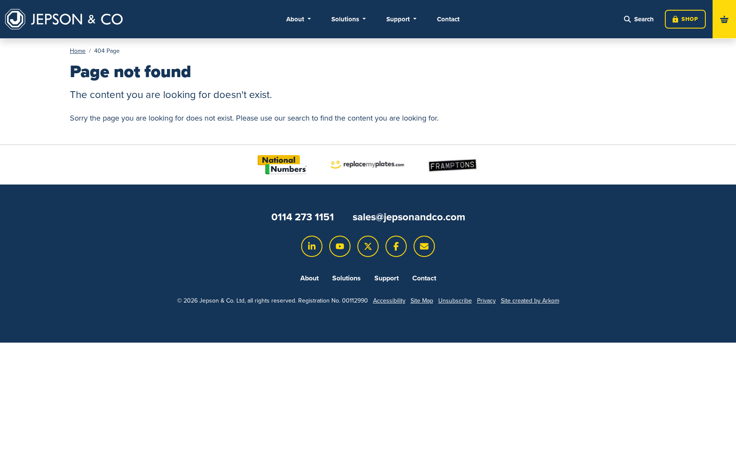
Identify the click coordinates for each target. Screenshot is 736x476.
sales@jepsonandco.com (409, 217)
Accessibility (389, 300)
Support (386, 278)
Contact (448, 19)
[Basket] (724, 19)
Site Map (422, 300)
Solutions (346, 278)
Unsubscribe (455, 300)
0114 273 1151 (302, 217)
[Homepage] (64, 19)
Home (78, 50)
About (309, 278)
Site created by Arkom (530, 300)
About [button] (296, 19)
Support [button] (398, 19)
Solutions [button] (346, 19)
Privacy (486, 300)
